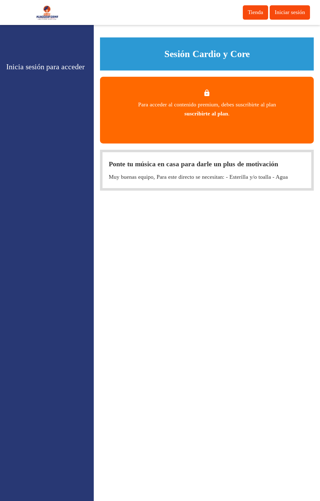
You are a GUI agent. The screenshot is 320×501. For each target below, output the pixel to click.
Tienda (255, 12)
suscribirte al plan (206, 113)
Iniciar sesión (290, 12)
